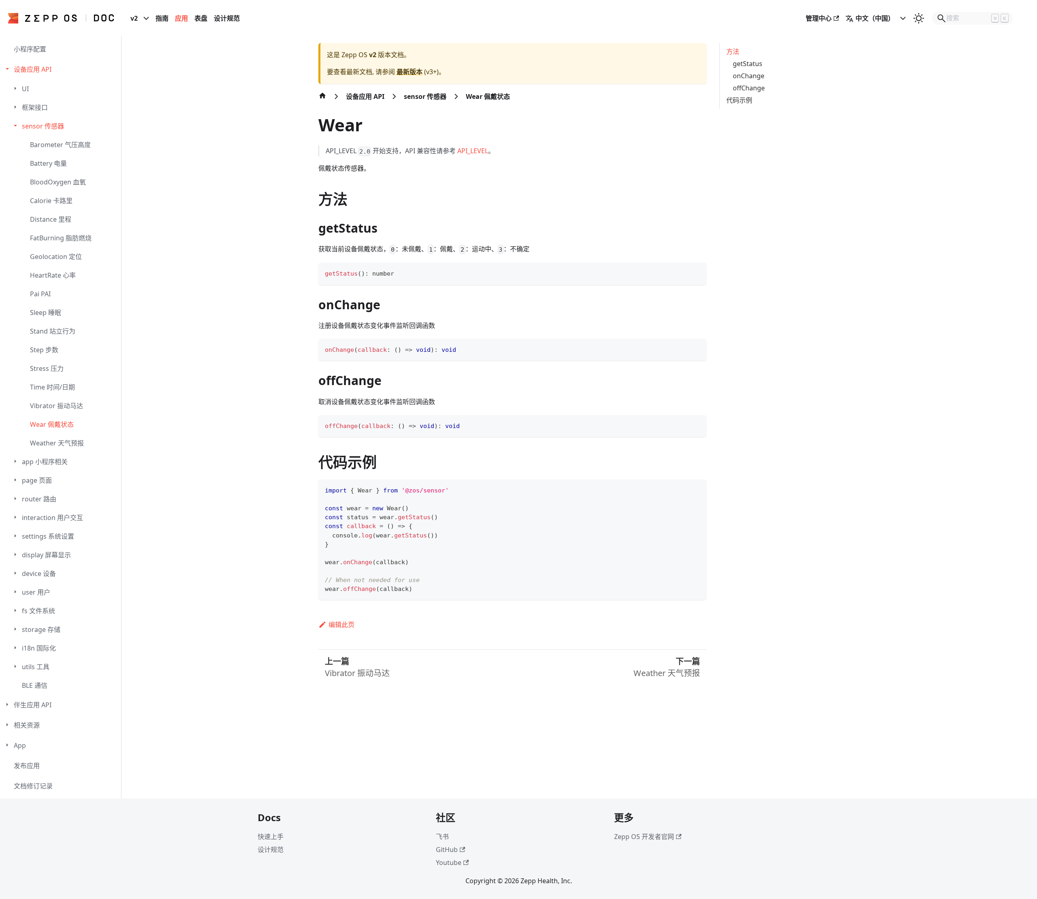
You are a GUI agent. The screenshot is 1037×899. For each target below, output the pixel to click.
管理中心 (819, 18)
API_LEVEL (472, 150)
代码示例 (739, 100)
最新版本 (409, 71)
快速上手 (271, 836)
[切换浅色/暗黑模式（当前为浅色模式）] (918, 18)
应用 (181, 18)
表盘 (200, 18)
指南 (162, 18)
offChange (749, 87)
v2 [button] (134, 18)
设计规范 (227, 18)
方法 (732, 51)
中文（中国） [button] (875, 18)
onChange (748, 75)
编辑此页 (341, 624)
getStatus (747, 63)
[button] (61, 69)
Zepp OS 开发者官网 (644, 836)
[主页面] (322, 99)
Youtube (448, 862)
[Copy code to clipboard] (696, 272)
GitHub (447, 849)
